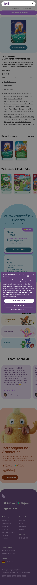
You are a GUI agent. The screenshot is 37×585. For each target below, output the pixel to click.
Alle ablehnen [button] (19, 305)
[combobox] (31, 274)
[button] (32, 4)
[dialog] (18, 292)
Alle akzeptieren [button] (19, 301)
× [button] (33, 274)
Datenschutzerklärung (9, 296)
